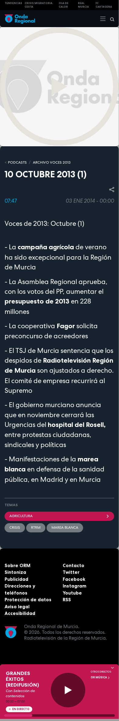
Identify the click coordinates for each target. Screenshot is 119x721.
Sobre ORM (17, 565)
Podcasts (17, 162)
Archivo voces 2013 (52, 162)
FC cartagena (104, 5)
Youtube (72, 593)
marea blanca (64, 527)
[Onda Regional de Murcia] (20, 18)
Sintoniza (15, 572)
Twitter (71, 572)
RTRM (35, 527)
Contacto (73, 565)
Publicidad (16, 579)
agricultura (21, 515)
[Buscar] (110, 18)
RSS (67, 599)
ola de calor (63, 5)
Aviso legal (17, 606)
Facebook (74, 579)
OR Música (99, 677)
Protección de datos (28, 599)
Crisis (14, 527)
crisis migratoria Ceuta (38, 5)
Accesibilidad (20, 613)
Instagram (74, 586)
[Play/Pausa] (68, 690)
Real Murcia (83, 5)
